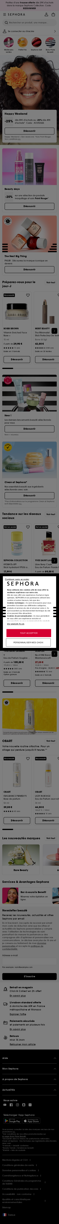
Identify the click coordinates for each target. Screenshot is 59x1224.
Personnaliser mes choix (28, 642)
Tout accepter (29, 633)
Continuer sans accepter (17, 579)
